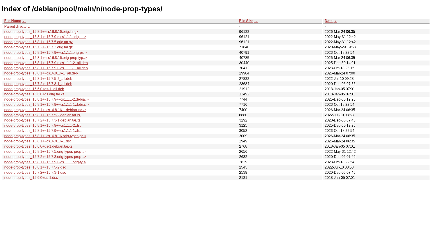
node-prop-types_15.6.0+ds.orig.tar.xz (34, 94)
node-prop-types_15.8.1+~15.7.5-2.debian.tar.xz (42, 115)
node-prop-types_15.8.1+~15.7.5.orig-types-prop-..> (45, 151)
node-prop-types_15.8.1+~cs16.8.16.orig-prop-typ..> (45, 58)
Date (329, 21)
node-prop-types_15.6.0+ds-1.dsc (31, 178)
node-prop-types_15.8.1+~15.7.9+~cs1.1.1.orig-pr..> (45, 52)
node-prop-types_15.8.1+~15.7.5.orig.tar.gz (38, 42)
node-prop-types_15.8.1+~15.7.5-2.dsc (35, 167)
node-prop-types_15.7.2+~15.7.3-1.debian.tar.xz (42, 120)
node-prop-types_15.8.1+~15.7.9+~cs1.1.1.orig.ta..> (45, 37)
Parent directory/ (17, 26)
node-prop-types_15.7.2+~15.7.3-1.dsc (35, 172)
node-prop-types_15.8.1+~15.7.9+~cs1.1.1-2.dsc (42, 125)
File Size (246, 21)
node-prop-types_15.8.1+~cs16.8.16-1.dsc (38, 141)
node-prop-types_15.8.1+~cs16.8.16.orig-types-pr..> (45, 136)
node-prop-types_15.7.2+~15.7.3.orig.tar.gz (38, 47)
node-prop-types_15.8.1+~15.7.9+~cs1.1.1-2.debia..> (46, 99)
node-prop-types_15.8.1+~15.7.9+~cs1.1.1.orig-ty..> (45, 162)
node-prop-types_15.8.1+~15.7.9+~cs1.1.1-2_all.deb (46, 63)
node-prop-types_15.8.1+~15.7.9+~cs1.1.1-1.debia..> (46, 104)
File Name (12, 21)
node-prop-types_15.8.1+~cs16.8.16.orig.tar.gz (41, 32)
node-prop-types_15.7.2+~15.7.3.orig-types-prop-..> (45, 157)
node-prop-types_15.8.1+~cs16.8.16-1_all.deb (41, 73)
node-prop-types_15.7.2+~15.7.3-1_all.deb (38, 84)
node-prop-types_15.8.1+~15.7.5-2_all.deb (38, 79)
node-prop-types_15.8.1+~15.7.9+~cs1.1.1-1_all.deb (46, 68)
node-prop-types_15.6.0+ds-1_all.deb (34, 89)
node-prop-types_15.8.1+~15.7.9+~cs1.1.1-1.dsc (42, 131)
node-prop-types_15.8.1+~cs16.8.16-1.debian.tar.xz (45, 110)
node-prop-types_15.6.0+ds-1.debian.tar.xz (38, 146)
